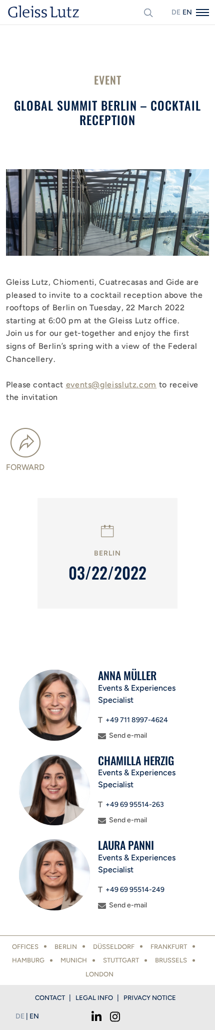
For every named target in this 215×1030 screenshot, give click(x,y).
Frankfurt (168, 946)
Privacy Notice (150, 997)
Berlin (65, 946)
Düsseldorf (113, 946)
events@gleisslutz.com (111, 384)
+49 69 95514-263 (135, 804)
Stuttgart (121, 960)
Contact (50, 997)
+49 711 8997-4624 (137, 720)
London (100, 974)
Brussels (171, 960)
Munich (73, 960)
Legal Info (94, 997)
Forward (25, 467)
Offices (25, 946)
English (187, 12)
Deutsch (176, 12)
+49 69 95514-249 (135, 889)
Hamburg (28, 960)
